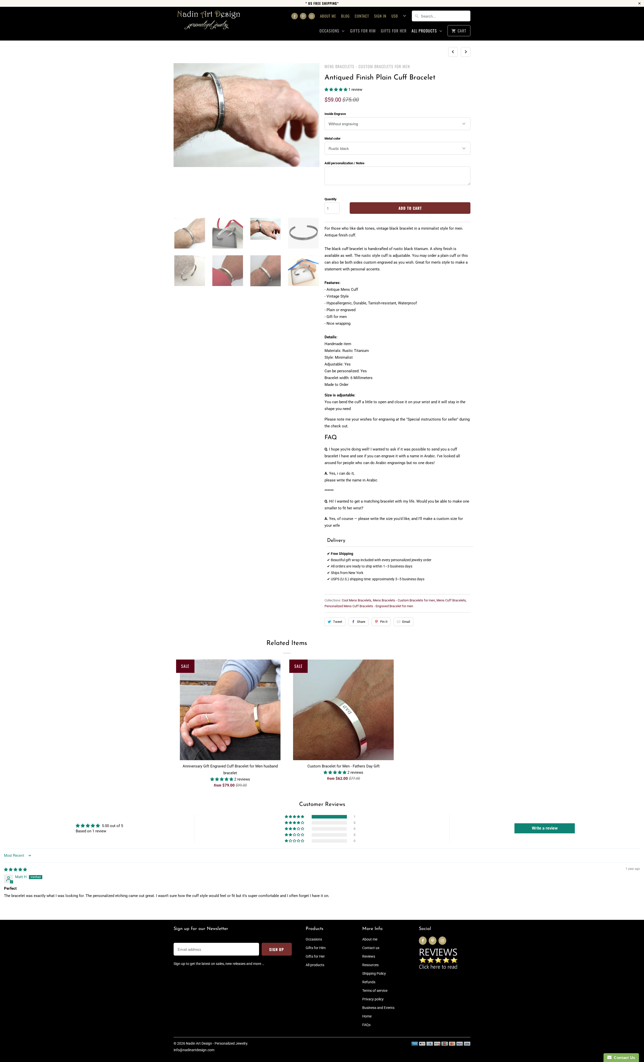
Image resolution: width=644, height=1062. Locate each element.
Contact (362, 16)
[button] (336, 89)
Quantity (331, 199)
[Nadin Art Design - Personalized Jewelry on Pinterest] (303, 16)
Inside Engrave (335, 114)
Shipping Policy (374, 973)
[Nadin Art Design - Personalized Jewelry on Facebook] (294, 16)
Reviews (368, 956)
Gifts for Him (363, 31)
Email (406, 622)
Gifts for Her (394, 31)
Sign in (380, 16)
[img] (15, 869)
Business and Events (378, 1008)
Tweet (337, 622)
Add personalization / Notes (345, 163)
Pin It (383, 622)
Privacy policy (373, 999)
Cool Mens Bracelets (356, 600)
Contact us (370, 948)
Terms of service (374, 991)
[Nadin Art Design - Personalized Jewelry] (209, 22)
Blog (345, 16)
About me (328, 16)
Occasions (330, 31)
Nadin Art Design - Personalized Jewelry (216, 1043)
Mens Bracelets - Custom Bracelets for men (367, 66)
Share (361, 622)
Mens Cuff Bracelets (451, 600)
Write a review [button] (545, 828)
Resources (370, 965)
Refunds (368, 982)
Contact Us (623, 1057)
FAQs (366, 1025)
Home (367, 1016)
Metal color (333, 138)
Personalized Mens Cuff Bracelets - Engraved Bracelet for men (369, 606)
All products (425, 31)
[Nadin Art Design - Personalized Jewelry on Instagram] (311, 16)
